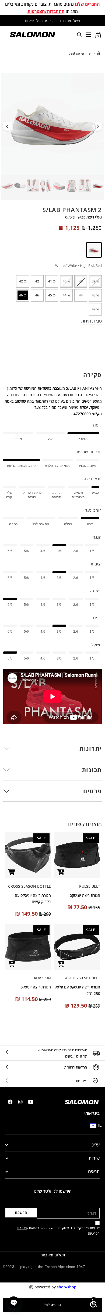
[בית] (98, 53)
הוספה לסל (52, 1305)
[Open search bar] (79, 34)
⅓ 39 (95, 281)
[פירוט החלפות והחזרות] (96, 1067)
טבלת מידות (91, 321)
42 (37, 281)
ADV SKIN (42, 977)
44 (81, 295)
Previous (7, 126)
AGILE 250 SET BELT (82, 977)
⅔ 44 (66, 295)
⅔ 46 (22, 295)
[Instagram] (20, 1102)
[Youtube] (31, 1102)
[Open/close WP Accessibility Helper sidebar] (94, 1303)
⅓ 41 (51, 281)
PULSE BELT (89, 886)
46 (37, 295)
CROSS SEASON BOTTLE (29, 886)
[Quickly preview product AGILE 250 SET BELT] (61, 964)
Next (97, 126)
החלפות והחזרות (75, 1067)
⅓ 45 (51, 295)
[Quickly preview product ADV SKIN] (11, 964)
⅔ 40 (66, 281)
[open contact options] (14, 1302)
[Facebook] (10, 1102)
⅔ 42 (22, 281)
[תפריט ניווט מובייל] (88, 34)
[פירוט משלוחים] (96, 1053)
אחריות (81, 1080)
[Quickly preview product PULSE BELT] (61, 872)
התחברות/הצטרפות (46, 11)
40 (81, 281)
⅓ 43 (95, 295)
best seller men (80, 53)
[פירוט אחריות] (95, 1080)
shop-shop (66, 1286)
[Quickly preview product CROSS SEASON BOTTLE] (11, 872)
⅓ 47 (95, 309)
